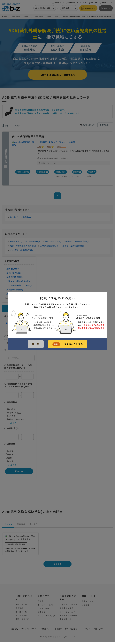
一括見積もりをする (68, 344)
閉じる (35, 344)
